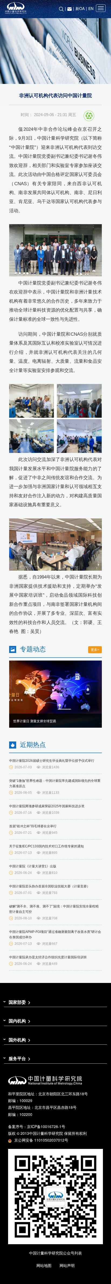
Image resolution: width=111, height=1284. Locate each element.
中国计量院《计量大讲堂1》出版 (32, 866)
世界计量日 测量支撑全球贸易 (34, 721)
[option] (55, 694)
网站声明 (67, 1265)
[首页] (55, 8)
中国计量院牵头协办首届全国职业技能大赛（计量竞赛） (49, 886)
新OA (80, 8)
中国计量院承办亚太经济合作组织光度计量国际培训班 (48, 957)
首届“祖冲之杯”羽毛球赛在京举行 (33, 826)
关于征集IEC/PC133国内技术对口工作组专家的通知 (46, 846)
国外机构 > (19, 1040)
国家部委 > (19, 1002)
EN (90, 8)
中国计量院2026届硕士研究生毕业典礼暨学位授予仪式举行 (51, 761)
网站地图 (43, 1265)
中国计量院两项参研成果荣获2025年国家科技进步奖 (47, 806)
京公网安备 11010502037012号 (41, 1140)
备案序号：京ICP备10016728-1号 (36, 1126)
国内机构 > (19, 1021)
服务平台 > (19, 1058)
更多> (95, 650)
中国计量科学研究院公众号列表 (55, 1253)
